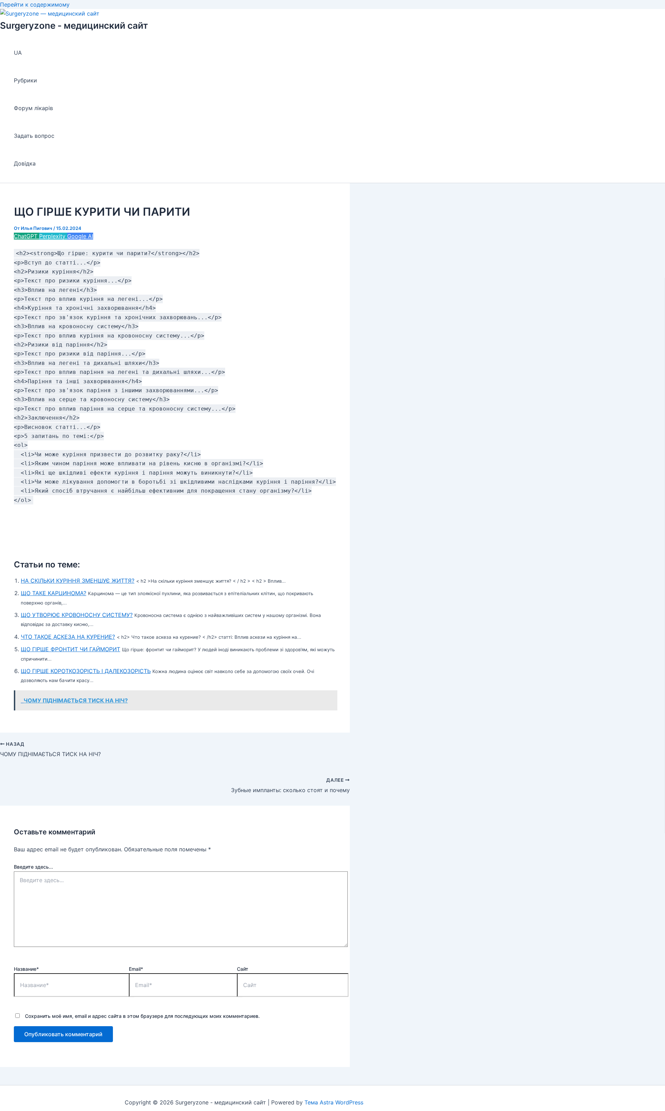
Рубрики (25, 80)
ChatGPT (26, 236)
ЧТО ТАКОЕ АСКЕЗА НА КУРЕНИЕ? (68, 636)
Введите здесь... (33, 867)
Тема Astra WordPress (333, 1102)
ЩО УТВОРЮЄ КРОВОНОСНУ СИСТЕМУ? (77, 614)
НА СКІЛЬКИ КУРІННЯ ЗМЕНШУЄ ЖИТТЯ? (77, 580)
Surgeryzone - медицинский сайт (74, 25)
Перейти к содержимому (35, 4)
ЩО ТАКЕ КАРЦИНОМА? (53, 593)
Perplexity (53, 236)
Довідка (25, 163)
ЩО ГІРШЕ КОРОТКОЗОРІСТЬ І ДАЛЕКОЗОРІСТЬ (86, 671)
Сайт (242, 969)
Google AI (80, 236)
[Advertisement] (175, 528)
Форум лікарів (33, 108)
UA (18, 52)
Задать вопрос (34, 135)
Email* (136, 969)
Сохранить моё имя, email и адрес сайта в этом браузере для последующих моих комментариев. (142, 1016)
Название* (26, 969)
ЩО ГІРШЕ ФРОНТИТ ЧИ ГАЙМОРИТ (70, 649)
